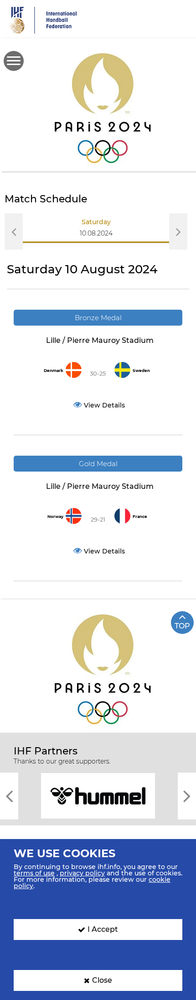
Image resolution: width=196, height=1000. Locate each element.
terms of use (34, 873)
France (140, 516)
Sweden (141, 370)
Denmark (53, 370)
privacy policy (82, 873)
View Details (104, 405)
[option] (96, 231)
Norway (55, 516)
